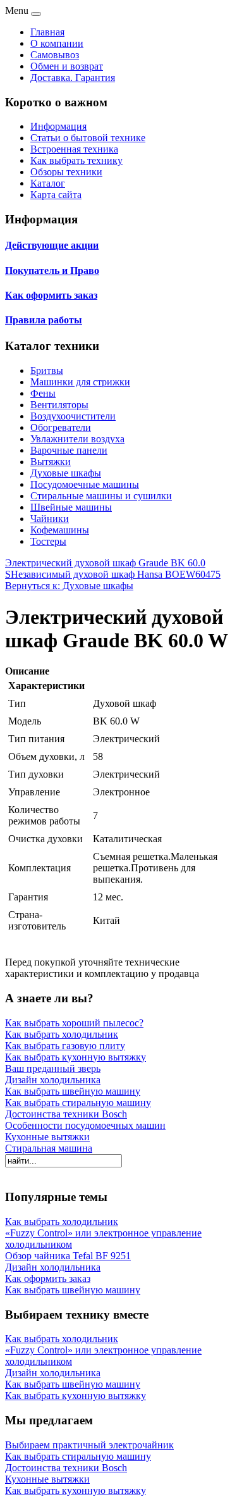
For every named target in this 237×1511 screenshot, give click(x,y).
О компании (56, 43)
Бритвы (46, 370)
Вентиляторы (59, 404)
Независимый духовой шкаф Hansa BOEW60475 (116, 574)
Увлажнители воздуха (77, 438)
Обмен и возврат (66, 66)
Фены (43, 393)
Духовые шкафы (65, 473)
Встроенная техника (74, 149)
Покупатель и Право (52, 270)
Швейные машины (71, 507)
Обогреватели (60, 427)
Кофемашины (59, 530)
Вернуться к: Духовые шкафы (69, 585)
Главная (47, 32)
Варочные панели (68, 450)
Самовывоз (54, 54)
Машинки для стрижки (80, 381)
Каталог (47, 183)
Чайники (49, 518)
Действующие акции (52, 245)
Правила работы (43, 319)
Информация (58, 126)
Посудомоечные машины (84, 484)
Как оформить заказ (51, 295)
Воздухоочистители (73, 416)
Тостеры (48, 541)
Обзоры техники (66, 171)
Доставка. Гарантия (72, 77)
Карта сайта (56, 194)
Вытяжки (50, 461)
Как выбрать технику (76, 160)
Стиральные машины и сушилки (101, 495)
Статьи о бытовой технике (87, 137)
